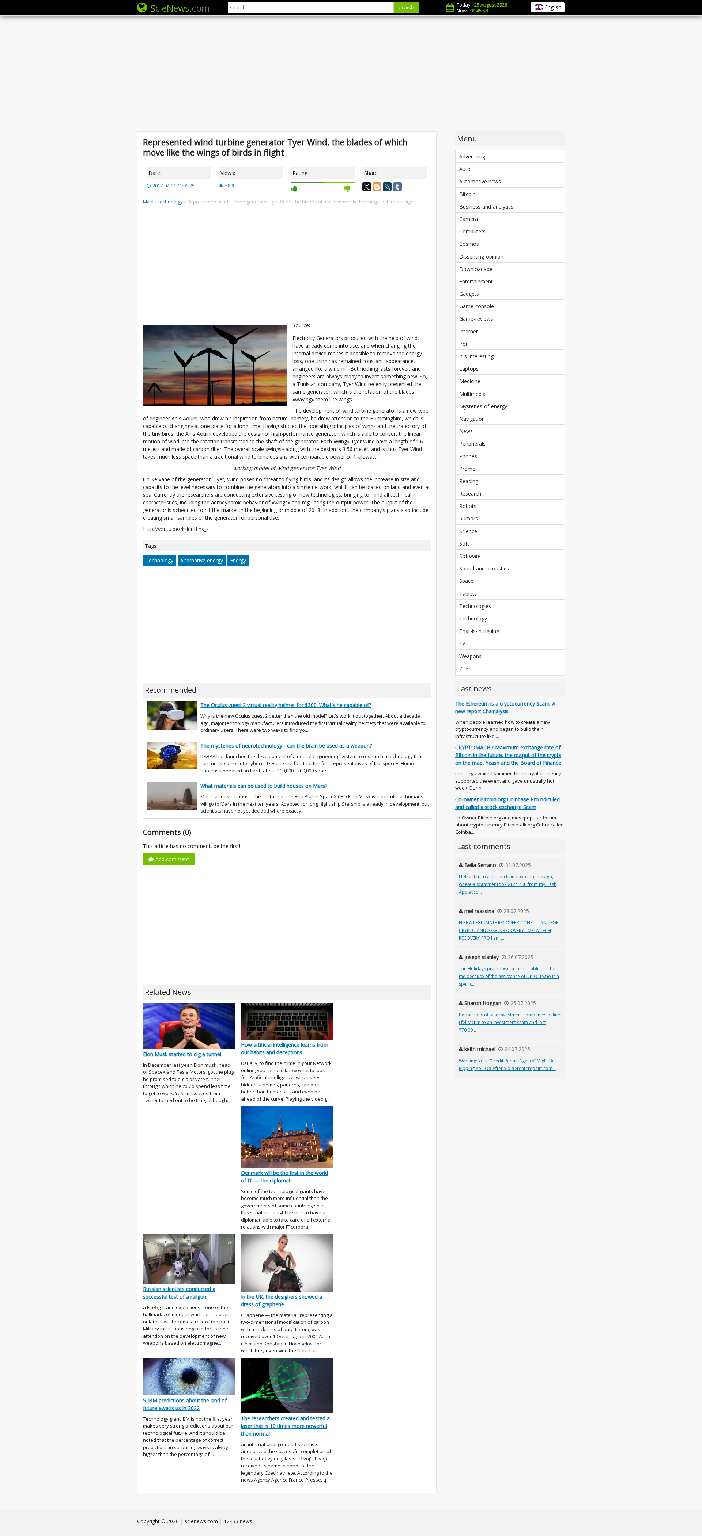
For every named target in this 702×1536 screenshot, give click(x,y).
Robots (467, 506)
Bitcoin (467, 194)
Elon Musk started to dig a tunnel (182, 1054)
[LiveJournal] (387, 186)
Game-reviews (476, 318)
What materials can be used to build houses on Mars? (263, 785)
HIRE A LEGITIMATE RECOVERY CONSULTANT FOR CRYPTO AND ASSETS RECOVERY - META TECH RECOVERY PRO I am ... (509, 930)
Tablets (468, 593)
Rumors (468, 518)
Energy (238, 560)
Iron (464, 343)
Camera (468, 218)
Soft (464, 543)
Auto (465, 168)
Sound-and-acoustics (484, 568)
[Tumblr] (397, 186)
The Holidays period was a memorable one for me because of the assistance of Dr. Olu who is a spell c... (509, 976)
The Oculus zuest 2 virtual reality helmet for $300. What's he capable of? (285, 705)
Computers (472, 231)
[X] (366, 186)
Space (466, 580)
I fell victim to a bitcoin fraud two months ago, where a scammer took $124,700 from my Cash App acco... (507, 884)
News (466, 431)
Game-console (476, 306)
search (406, 7)
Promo (467, 468)
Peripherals (472, 443)
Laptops (469, 368)
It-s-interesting (476, 356)
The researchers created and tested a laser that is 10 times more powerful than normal (285, 1426)
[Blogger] (377, 186)
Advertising (472, 156)
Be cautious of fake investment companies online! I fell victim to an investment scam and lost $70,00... (510, 1022)
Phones (468, 456)
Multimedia (472, 393)
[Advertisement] (351, 73)
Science (468, 531)
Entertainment (476, 281)
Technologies (475, 606)
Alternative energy (201, 560)
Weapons (470, 656)
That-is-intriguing (479, 630)
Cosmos (469, 243)
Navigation (472, 418)
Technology (159, 560)
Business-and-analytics (486, 206)
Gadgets (469, 293)
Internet (468, 331)
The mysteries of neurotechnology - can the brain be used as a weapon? (286, 745)
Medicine (469, 381)
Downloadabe (475, 268)
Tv (462, 643)
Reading (468, 481)
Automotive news (480, 181)
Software (470, 556)
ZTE (464, 668)
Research (470, 493)
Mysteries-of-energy (483, 406)
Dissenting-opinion (481, 256)
